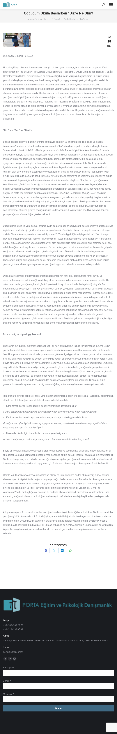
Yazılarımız (10, 37)
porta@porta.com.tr (13, 652)
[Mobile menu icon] (111, 5)
